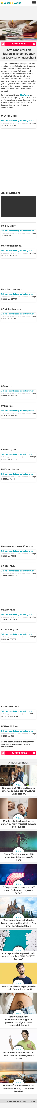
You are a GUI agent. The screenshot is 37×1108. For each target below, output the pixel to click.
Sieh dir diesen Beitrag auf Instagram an (17, 120)
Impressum (31, 1101)
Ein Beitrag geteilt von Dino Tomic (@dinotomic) (15, 123)
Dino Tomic (24, 95)
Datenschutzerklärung (16, 1101)
